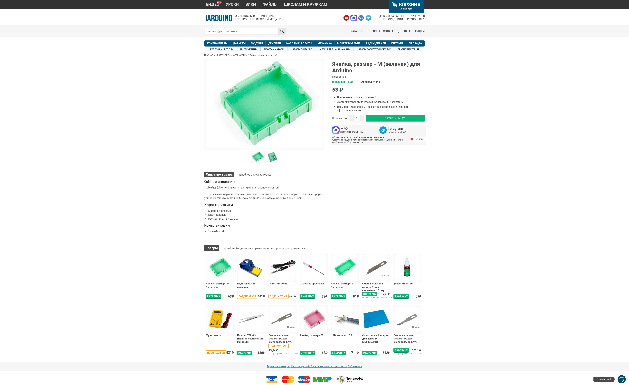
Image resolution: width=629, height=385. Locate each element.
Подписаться (247, 296)
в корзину (392, 118)
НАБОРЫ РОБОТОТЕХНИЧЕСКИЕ (374, 49)
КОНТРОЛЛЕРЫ (217, 43)
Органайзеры (240, 55)
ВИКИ (250, 4)
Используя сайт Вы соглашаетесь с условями (319, 366)
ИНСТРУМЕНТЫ (248, 49)
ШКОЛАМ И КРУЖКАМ (305, 4)
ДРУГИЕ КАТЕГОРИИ (408, 49)
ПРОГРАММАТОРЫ (274, 49)
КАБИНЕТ (356, 31)
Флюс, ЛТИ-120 (403, 283)
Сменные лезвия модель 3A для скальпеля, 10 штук (405, 339)
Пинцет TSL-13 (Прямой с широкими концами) (250, 339)
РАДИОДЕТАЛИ (376, 43)
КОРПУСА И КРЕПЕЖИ (221, 49)
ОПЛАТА (388, 31)
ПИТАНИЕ (397, 43)
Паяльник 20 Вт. (278, 283)
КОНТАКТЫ (373, 31)
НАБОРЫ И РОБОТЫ (299, 43)
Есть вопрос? (604, 379)
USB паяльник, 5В (341, 335)
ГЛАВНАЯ (208, 55)
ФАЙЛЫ (270, 4)
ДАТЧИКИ (239, 43)
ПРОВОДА (415, 43)
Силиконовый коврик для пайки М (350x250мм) (375, 339)
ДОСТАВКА (403, 31)
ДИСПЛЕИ (274, 43)
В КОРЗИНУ (213, 296)
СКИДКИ (419, 31)
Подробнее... (339, 76)
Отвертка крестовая (312, 283)
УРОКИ (232, 4)
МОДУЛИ (257, 43)
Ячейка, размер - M (311, 335)
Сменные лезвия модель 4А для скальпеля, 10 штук (280, 339)
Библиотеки (355, 366)
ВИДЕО (212, 4)
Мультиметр (213, 335)
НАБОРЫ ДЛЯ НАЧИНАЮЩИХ (334, 49)
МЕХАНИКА (325, 43)
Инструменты (223, 55)
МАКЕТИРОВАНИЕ (348, 43)
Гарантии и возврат (279, 366)
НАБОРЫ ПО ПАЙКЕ (301, 49)
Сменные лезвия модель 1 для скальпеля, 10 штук (374, 287)
